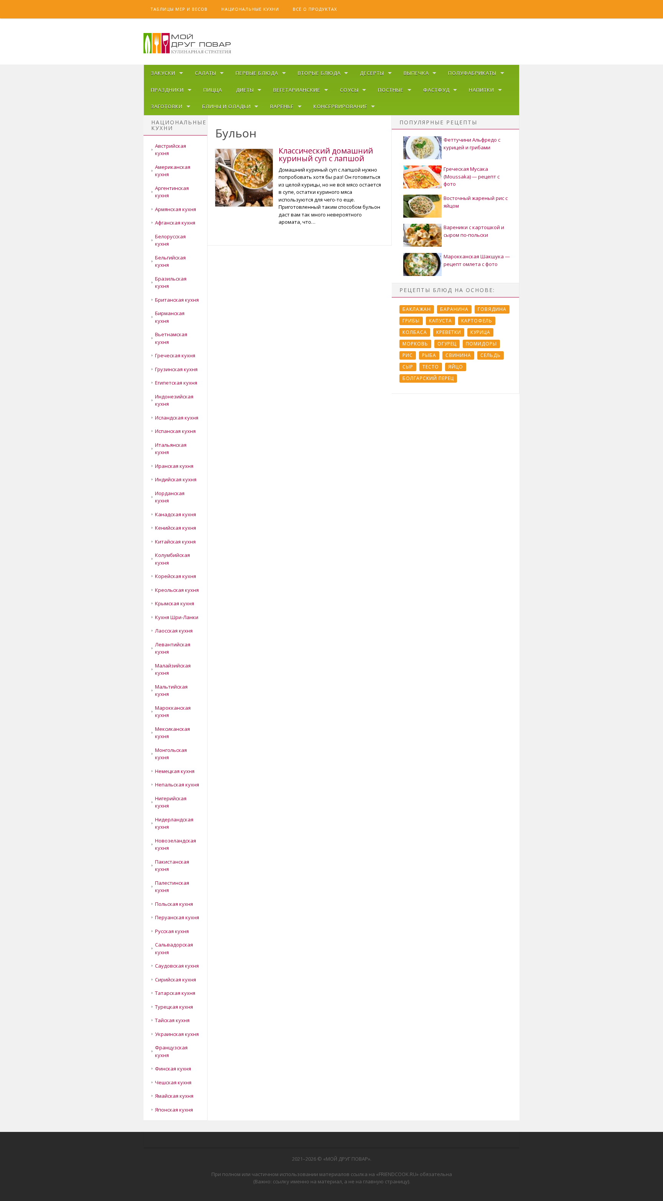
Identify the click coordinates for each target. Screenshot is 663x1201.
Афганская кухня (175, 222)
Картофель (476, 320)
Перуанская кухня (177, 917)
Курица (480, 332)
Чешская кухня (173, 1082)
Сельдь (490, 355)
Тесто (430, 366)
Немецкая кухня (175, 771)
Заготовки (167, 106)
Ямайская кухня (174, 1095)
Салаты (205, 72)
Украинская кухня (177, 1034)
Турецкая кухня (174, 1006)
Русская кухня (172, 931)
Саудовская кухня (177, 965)
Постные (391, 89)
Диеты (245, 89)
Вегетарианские (296, 89)
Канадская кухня (175, 514)
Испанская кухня (175, 431)
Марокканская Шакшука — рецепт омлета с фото (477, 260)
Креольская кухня (177, 589)
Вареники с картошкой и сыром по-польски (474, 231)
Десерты (372, 72)
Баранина (454, 309)
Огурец (447, 343)
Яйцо (455, 366)
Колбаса (414, 332)
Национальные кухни (250, 9)
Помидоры (481, 343)
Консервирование (340, 106)
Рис (407, 355)
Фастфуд (436, 89)
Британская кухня (177, 299)
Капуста (440, 320)
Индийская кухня (175, 479)
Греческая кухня (175, 355)
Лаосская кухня (174, 630)
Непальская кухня (177, 784)
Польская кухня (174, 903)
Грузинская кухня (176, 369)
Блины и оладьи (226, 106)
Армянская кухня (175, 209)
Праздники (167, 89)
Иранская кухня (174, 466)
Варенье (282, 106)
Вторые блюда (319, 72)
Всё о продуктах (315, 9)
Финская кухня (173, 1068)
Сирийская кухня (175, 979)
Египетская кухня (176, 382)
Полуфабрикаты (472, 72)
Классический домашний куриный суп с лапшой (326, 154)
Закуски (163, 72)
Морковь (415, 343)
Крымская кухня (174, 603)
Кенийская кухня (175, 527)
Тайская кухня (172, 1020)
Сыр (407, 366)
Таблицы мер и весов (179, 9)
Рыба (429, 355)
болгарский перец (428, 378)
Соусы (349, 89)
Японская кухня (174, 1109)
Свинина (458, 355)
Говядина (492, 309)
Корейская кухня (175, 576)
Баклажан (416, 309)
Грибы (411, 320)
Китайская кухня (175, 541)
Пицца (212, 89)
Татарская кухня (175, 993)
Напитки (481, 89)
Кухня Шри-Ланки (176, 617)
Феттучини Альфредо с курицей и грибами (472, 143)
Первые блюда (257, 72)
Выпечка (416, 72)
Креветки (448, 332)
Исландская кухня (176, 417)
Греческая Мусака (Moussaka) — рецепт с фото (472, 176)
